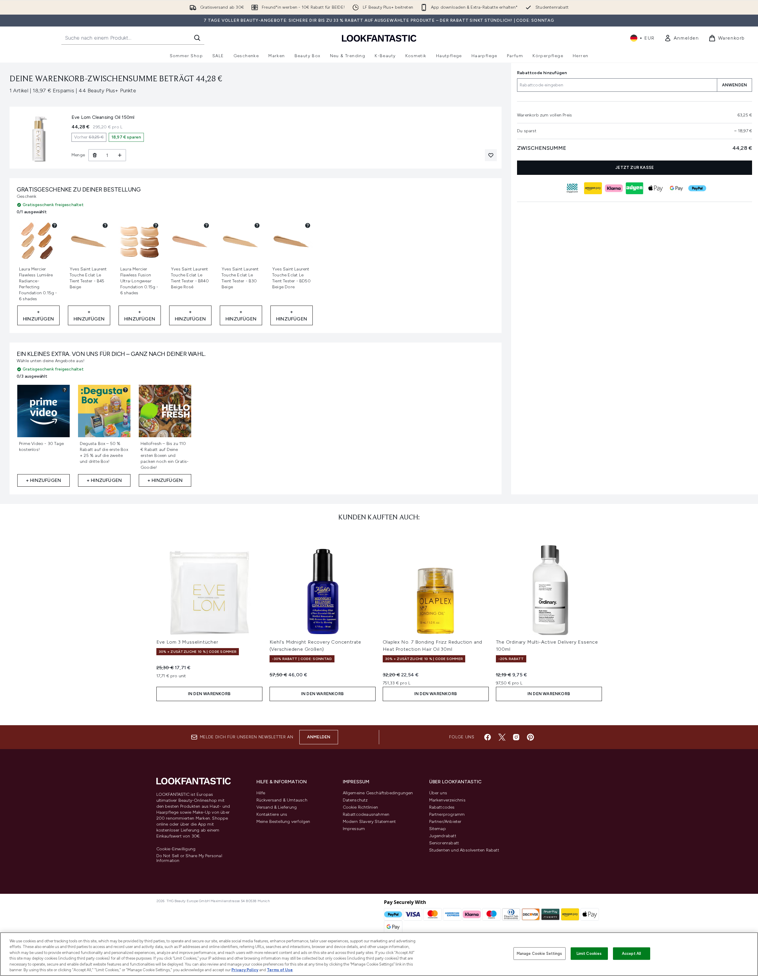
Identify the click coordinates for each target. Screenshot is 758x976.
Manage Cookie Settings (539, 953)
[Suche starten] (197, 37)
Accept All (631, 953)
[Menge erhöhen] (120, 155)
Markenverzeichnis (447, 800)
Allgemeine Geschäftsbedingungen (378, 793)
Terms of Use (280, 970)
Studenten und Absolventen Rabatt (464, 850)
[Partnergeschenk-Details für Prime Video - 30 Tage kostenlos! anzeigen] (64, 389)
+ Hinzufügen (38, 315)
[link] (682, 38)
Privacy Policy (244, 970)
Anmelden (319, 737)
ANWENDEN (734, 85)
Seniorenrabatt (444, 843)
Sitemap (437, 828)
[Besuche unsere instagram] (516, 737)
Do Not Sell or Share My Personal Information (189, 858)
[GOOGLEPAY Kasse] (676, 188)
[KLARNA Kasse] (613, 188)
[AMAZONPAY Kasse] (592, 188)
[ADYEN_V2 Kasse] (634, 188)
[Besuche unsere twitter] (502, 737)
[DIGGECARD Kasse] (572, 188)
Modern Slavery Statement (369, 821)
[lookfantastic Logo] (379, 38)
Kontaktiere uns (271, 814)
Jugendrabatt (442, 835)
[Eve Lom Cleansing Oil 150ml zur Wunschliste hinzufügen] (491, 155)
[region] (379, 954)
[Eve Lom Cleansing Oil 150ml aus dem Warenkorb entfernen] (94, 155)
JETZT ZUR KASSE (634, 167)
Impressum (354, 828)
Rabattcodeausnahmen (366, 814)
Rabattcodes (442, 807)
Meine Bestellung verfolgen (283, 821)
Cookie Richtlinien (360, 807)
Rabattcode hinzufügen (542, 72)
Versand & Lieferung (276, 807)
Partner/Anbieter (445, 821)
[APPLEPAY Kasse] (655, 188)
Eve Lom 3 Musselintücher (187, 642)
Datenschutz (355, 800)
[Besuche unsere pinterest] (530, 737)
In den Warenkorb (209, 693)
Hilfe (260, 793)
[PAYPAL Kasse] (697, 188)
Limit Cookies (589, 953)
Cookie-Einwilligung (176, 849)
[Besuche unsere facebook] (487, 737)
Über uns (438, 793)
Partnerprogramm (447, 814)
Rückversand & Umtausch (281, 800)
